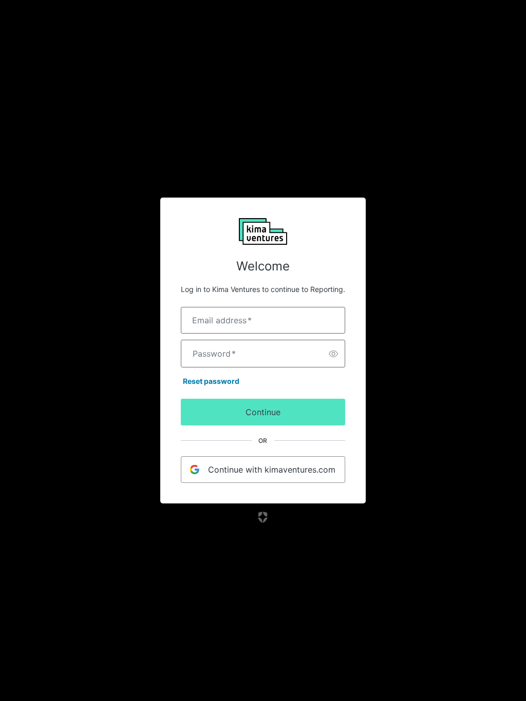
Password (214, 353)
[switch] (333, 353)
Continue (263, 412)
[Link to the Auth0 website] (263, 517)
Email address (222, 320)
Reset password (211, 381)
